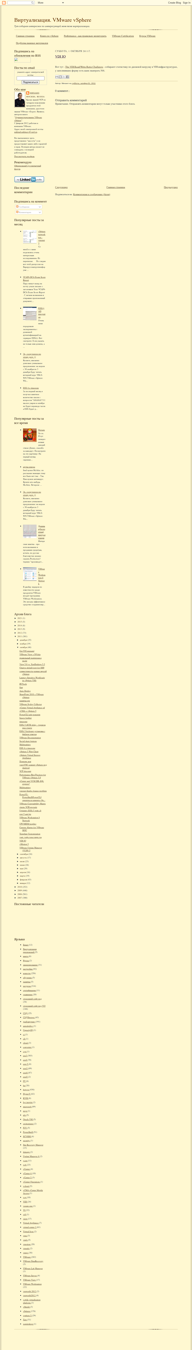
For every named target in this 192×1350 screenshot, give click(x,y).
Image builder (26, 717)
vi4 (24, 1214)
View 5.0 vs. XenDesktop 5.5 (32, 664)
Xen (25, 1319)
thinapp (26, 1151)
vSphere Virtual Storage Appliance (30, 756)
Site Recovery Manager (33, 1144)
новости (27, 973)
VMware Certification (123, 36)
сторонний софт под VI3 (34, 1005)
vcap (25, 1160)
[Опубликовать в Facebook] (67, 77)
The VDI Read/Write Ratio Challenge (84, 66)
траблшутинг (29, 1021)
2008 (19, 894)
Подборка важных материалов (32, 43)
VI (24, 1210)
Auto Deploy (25, 690)
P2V (25, 1127)
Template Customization (30, 833)
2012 (19, 632)
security (26, 1140)
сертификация (29, 990)
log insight (28, 1102)
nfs (24, 1115)
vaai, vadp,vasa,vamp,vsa (31, 837)
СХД (25, 1013)
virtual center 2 (30, 1227)
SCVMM (27, 1136)
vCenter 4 (27, 1173)
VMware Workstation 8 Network (41, 576)
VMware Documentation (30, 737)
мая (22, 868)
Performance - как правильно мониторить (85, 36)
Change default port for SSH (32, 667)
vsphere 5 (27, 1315)
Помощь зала (25, 761)
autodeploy (28, 1025)
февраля (24, 879)
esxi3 (25, 1068)
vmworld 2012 (30, 1291)
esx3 (25, 1055)
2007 (19, 897)
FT (24, 1081)
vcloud (26, 1186)
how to (26, 1089)
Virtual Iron (28, 1231)
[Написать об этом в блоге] (60, 77)
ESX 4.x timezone (31, 387)
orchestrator (28, 1123)
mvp (25, 1110)
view (25, 1218)
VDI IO (23, 840)
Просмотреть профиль (24, 156)
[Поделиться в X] (64, 77)
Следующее (61, 187)
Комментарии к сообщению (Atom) (91, 194)
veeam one (28, 1205)
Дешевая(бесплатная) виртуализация (41, 532)
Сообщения (23, 206)
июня (22, 864)
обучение (27, 977)
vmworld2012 (29, 1295)
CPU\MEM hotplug (28, 823)
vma (25, 1235)
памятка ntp (25, 700)
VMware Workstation (32, 1283)
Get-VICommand (27, 651)
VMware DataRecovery (33, 1261)
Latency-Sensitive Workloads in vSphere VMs (32, 679)
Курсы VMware (147, 36)
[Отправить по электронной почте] (57, 77)
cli (24, 1038)
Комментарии (24, 212)
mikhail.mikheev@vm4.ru (25, 131)
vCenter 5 (27, 1177)
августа (23, 857)
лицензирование (30, 964)
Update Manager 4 (31, 1156)
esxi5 (25, 1076)
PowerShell (28, 1132)
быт (21, 687)
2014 (19, 625)
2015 (19, 621)
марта (23, 875)
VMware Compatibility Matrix (33, 803)
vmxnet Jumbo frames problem (33, 790)
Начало (41, 429)
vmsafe (26, 1248)
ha (24, 1085)
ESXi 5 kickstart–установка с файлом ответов (32, 733)
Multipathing (25, 744)
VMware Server (30, 1275)
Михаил (34, 93)
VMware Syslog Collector (31, 704)
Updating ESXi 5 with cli (30, 810)
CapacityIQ (28, 1030)
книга (26, 956)
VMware (27, 1257)
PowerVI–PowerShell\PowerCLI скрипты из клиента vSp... (32, 797)
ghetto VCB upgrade (28, 807)
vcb (25, 1164)
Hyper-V (27, 1093)
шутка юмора (29, 466)
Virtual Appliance (31, 1222)
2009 (19, 890)
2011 (19, 636)
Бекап (26, 944)
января (23, 883)
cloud (25, 1042)
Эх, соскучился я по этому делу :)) (32, 355)
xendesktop (28, 1323)
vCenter (26, 1169)
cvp (25, 1051)
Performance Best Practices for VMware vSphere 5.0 (33, 776)
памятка (27, 981)
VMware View (29, 1279)
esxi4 (25, 1072)
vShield (26, 1306)
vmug (26, 1252)
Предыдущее (171, 187)
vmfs (25, 1239)
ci (24, 1034)
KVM (25, 1098)
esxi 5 (26, 1064)
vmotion (27, 1244)
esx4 (25, 1059)
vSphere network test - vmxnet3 (41, 237)
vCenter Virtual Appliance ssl (32, 707)
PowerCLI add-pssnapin (30, 714)
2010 (19, 886)
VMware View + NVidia (30, 654)
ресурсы (27, 986)
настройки (28, 969)
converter (27, 1047)
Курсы (26, 960)
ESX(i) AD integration (41, 312)
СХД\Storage (29, 1017)
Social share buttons (28, 741)
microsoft (27, 1106)
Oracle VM (28, 1119)
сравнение (28, 994)
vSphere (27, 1311)
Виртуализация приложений (30, 950)
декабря (24, 639)
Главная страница (25, 36)
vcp (25, 1197)
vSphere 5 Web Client (29, 751)
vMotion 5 (24, 844)
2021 (19, 618)
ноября (23, 643)
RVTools (23, 683)
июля (22, 861)
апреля (23, 872)
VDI (25, 1201)
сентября (24, 854)
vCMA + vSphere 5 (28, 711)
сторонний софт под (32, 998)
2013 (19, 629)
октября (24, 647)
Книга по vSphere (49, 36)
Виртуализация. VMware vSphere (52, 19)
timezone (23, 721)
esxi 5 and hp (25, 814)
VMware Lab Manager (33, 1268)
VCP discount (25, 771)
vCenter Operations (31, 1181)
